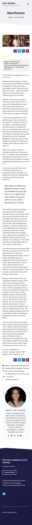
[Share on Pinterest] (27, 52)
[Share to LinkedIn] (23, 52)
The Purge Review (11, 379)
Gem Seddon (8, 3)
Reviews (26, 365)
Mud (11, 371)
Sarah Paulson (19, 371)
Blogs (7, 365)
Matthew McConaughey (13, 368)
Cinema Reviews (16, 365)
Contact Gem (9, 472)
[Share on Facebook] (15, 52)
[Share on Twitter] (19, 52)
